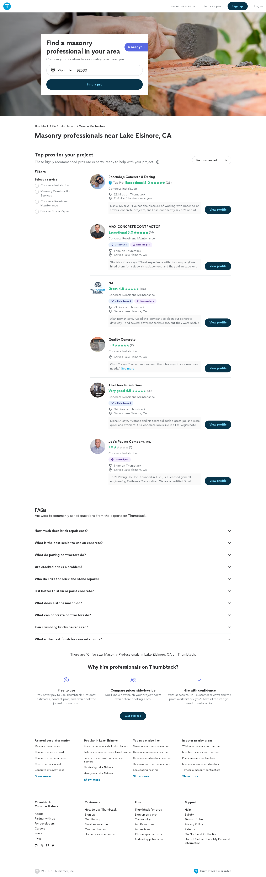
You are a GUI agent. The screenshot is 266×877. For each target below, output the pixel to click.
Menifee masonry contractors (200, 752)
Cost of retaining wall (48, 764)
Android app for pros (149, 839)
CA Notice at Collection (201, 834)
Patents (190, 829)
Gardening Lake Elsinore (98, 767)
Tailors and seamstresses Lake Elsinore (107, 752)
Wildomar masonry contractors (201, 746)
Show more (43, 776)
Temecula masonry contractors (201, 769)
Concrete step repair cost (51, 758)
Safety (189, 814)
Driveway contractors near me (151, 764)
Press (38, 833)
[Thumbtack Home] (7, 6)
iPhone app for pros (148, 834)
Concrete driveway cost (49, 769)
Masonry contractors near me (151, 746)
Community (142, 819)
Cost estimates (95, 829)
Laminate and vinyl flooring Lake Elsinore (103, 760)
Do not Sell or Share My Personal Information (207, 841)
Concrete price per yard (49, 752)
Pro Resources (144, 824)
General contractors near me (150, 752)
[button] (116, 183)
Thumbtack (41, 126)
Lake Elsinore (67, 126)
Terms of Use (194, 819)
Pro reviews (142, 829)
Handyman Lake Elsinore (98, 773)
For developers (45, 823)
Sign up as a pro (146, 814)
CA (54, 126)
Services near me (96, 824)
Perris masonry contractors (198, 758)
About (39, 814)
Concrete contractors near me (151, 758)
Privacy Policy (194, 824)
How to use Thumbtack (101, 809)
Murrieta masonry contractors (200, 764)
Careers (40, 828)
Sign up (90, 814)
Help (188, 809)
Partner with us (45, 818)
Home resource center (100, 834)
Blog (38, 838)
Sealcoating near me (145, 769)
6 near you (136, 47)
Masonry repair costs (47, 746)
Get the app (93, 819)
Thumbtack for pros (148, 809)
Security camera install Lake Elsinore (106, 746)
